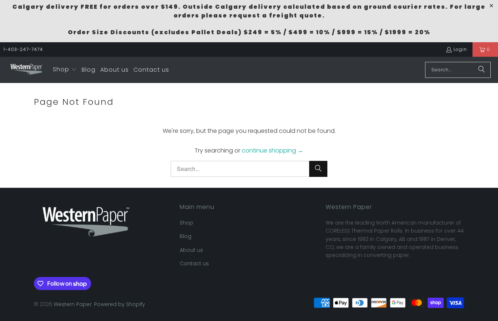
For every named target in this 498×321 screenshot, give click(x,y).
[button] (65, 69)
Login (460, 49)
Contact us (194, 263)
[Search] (481, 70)
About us (191, 250)
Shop (186, 222)
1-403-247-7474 (23, 49)
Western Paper (73, 304)
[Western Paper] (26, 70)
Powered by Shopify (119, 304)
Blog (185, 236)
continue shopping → (272, 150)
